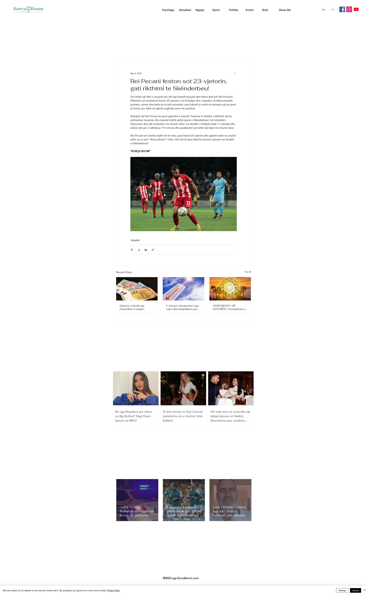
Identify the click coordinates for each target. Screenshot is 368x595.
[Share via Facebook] (131, 249)
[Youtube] (356, 9)
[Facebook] (342, 9)
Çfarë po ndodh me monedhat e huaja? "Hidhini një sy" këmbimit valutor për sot (135, 307)
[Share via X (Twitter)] (138, 249)
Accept (355, 590)
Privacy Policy (113, 590)
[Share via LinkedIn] (145, 249)
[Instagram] (349, 9)
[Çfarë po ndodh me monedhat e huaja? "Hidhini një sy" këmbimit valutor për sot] (137, 288)
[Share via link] (153, 249)
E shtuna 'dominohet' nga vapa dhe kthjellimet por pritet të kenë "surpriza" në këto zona (183, 307)
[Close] (364, 590)
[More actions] (235, 73)
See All (248, 272)
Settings (342, 590)
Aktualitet (135, 240)
